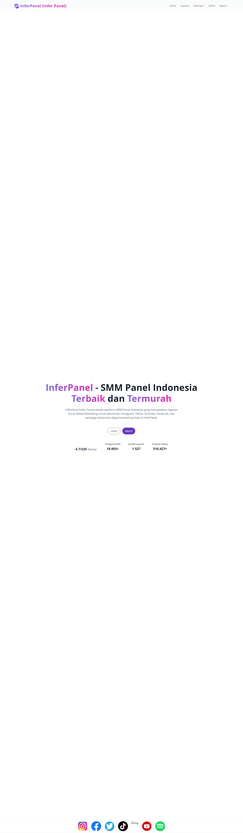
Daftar (211, 5)
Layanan (184, 5)
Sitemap (197, 5)
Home (173, 5)
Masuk (223, 5)
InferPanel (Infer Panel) (42, 5)
